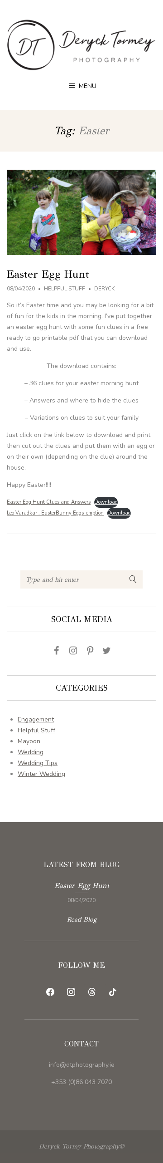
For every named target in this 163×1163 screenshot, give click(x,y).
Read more (81, 891)
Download (106, 502)
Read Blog (81, 919)
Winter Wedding (41, 774)
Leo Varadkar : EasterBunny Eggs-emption (55, 513)
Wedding (30, 752)
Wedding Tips (38, 763)
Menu (86, 86)
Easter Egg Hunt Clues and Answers (49, 502)
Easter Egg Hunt (48, 274)
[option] (81, 891)
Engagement (36, 719)
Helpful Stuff (64, 288)
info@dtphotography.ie (82, 1064)
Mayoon (29, 741)
